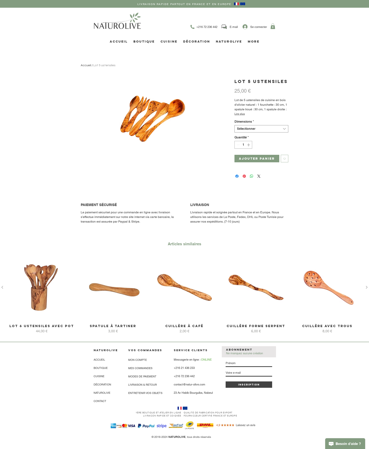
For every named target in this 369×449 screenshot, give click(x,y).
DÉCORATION (102, 384)
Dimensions (244, 121)
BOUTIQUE (101, 367)
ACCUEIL (99, 359)
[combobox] (261, 128)
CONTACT (100, 401)
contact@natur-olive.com (189, 384)
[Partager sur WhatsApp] (251, 176)
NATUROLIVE (102, 392)
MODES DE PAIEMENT (142, 376)
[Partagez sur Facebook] (237, 176)
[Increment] (249, 144)
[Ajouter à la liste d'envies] (284, 158)
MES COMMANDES (140, 368)
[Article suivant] (366, 287)
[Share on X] (259, 176)
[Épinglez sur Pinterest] (244, 176)
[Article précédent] (2, 287)
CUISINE (99, 376)
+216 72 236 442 (184, 376)
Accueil (86, 65)
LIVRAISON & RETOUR (142, 384)
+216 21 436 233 (184, 367)
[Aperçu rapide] (42, 287)
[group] (184, 293)
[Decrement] (237, 144)
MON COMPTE (137, 359)
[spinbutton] (243, 144)
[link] (272, 26)
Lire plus (239, 113)
